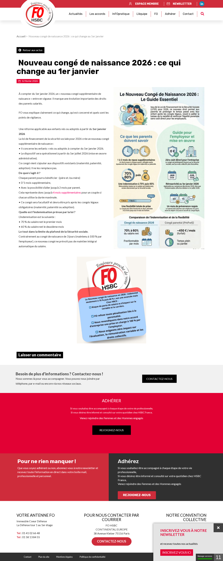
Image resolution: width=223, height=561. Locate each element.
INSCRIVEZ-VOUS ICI (176, 552)
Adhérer (170, 14)
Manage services (205, 556)
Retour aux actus (32, 50)
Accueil (21, 36)
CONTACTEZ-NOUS (159, 378)
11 (218, 557)
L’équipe (142, 14)
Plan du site (43, 556)
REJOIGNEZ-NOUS (111, 430)
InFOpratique (120, 14)
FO (156, 14)
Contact (188, 14)
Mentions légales (64, 556)
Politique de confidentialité (92, 556)
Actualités (75, 14)
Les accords (97, 14)
